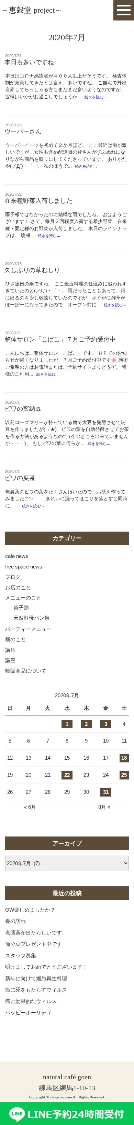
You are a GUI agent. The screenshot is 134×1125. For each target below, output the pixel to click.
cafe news (16, 556)
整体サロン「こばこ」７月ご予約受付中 (60, 339)
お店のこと (18, 587)
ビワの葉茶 (19, 478)
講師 (10, 650)
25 (124, 775)
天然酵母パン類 (31, 618)
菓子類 (21, 607)
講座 (10, 660)
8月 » (104, 807)
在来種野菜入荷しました (38, 200)
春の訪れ (15, 921)
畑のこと (15, 639)
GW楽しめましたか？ (30, 910)
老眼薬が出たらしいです (33, 933)
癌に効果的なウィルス (31, 1001)
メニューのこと (23, 598)
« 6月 (30, 807)
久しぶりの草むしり (32, 270)
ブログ (13, 577)
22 (67, 775)
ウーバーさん (23, 131)
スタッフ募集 (20, 955)
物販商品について (25, 671)
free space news (23, 566)
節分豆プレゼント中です (33, 944)
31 (106, 792)
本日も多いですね (29, 62)
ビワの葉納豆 (23, 408)
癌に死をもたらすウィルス (36, 990)
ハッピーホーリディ (28, 1012)
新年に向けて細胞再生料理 (36, 978)
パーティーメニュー (28, 629)
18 (124, 758)
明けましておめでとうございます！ (46, 967)
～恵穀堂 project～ (31, 10)
